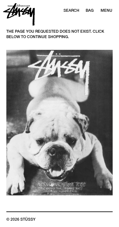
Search (71, 10)
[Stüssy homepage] (19, 14)
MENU (106, 10)
